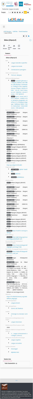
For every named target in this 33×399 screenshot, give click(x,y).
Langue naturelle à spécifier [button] (19, 63)
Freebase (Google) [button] (10, 162)
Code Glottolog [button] (9, 234)
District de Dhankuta (17, 308)
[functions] (22, 12)
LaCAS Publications (7, 31)
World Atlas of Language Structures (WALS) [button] (16, 249)
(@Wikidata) (18, 177)
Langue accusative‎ (16, 343)
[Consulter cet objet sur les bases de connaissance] (23, 36)
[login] (25, 12)
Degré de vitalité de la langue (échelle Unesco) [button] (15, 330)
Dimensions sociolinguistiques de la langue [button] (15, 318)
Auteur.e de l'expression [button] (12, 73)
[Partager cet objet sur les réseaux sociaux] (26, 36)
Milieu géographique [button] (11, 306)
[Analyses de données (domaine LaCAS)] (20, 12)
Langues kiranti (15, 303)
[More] (8, 62)
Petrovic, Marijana (16, 75)
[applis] (28, 12)
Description (4, 48)
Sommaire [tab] (7, 53)
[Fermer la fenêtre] (30, 40)
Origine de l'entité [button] (10, 167)
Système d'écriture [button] (10, 346)
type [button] (7, 60)
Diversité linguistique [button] (11, 300)
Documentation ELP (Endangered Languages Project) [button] (14, 242)
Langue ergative (16, 340)
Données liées (9, 48)
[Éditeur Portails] (10, 12)
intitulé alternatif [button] (10, 185)
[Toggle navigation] (4, 26)
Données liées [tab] (7, 359)
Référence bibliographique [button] (12, 78)
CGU (16, 380)
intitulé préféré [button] (9, 180)
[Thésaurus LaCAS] (12, 12)
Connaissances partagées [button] (18, 69)
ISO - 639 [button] (8, 228)
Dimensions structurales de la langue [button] (15, 337)
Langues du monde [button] (8, 33)
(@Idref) (16, 174)
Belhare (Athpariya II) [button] (10, 40)
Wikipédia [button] (8, 294)
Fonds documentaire (11, 363)
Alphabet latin (15, 352)
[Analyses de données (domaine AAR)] (17, 12)
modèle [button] (7, 311)
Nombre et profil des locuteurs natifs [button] (15, 325)
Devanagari (14, 349)
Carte (19, 48)
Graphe (14, 48)
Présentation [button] (9, 255)
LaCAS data (15, 31)
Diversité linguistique (23, 31)
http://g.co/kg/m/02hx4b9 (14, 165)
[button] (7, 31)
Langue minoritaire (16, 322)
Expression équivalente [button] (12, 110)
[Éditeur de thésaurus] (15, 12)
